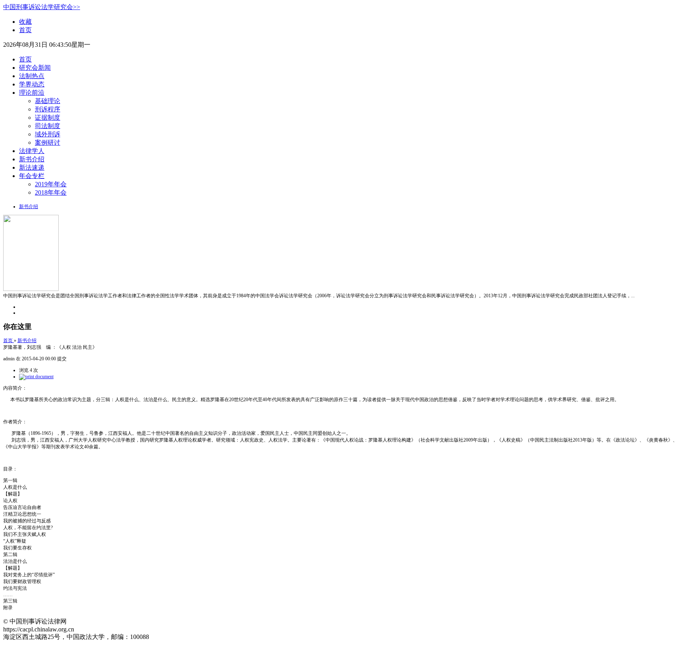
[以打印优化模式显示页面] (36, 376)
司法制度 (47, 125)
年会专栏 (31, 175)
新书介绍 (31, 159)
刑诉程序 (47, 109)
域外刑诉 (47, 134)
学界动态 (31, 84)
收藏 (25, 21)
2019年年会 (51, 184)
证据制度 (47, 117)
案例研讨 (47, 142)
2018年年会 (51, 192)
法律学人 (31, 150)
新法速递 (31, 167)
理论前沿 (31, 92)
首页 (25, 30)
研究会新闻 (35, 67)
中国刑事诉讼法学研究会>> (41, 7)
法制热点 (31, 76)
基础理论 (47, 101)
